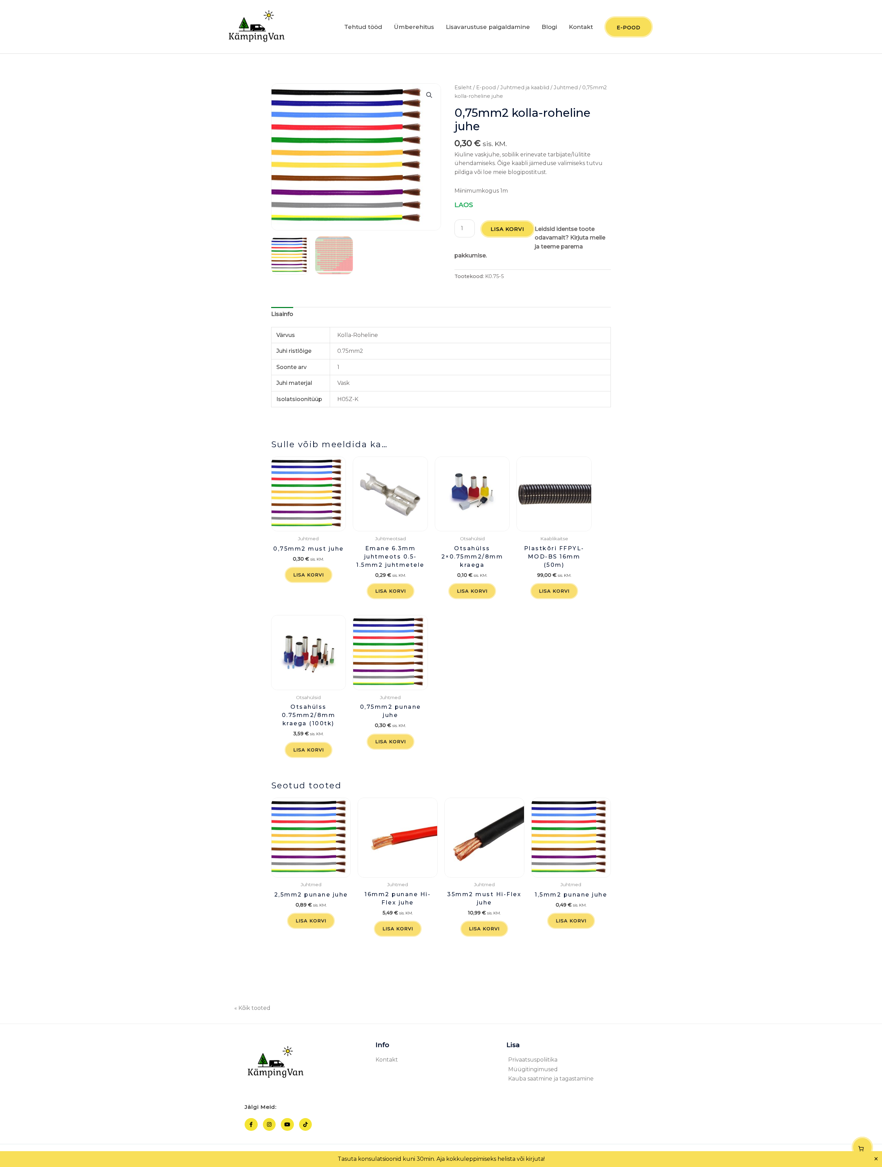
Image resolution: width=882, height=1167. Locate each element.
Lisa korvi (507, 229)
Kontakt (581, 26)
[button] (429, 95)
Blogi (549, 26)
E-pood (486, 87)
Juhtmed (566, 87)
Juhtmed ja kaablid (524, 87)
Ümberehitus (414, 26)
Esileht (463, 87)
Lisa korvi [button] (308, 574)
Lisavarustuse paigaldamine (488, 26)
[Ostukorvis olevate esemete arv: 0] (862, 1147)
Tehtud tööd (363, 26)
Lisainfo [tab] (282, 314)
